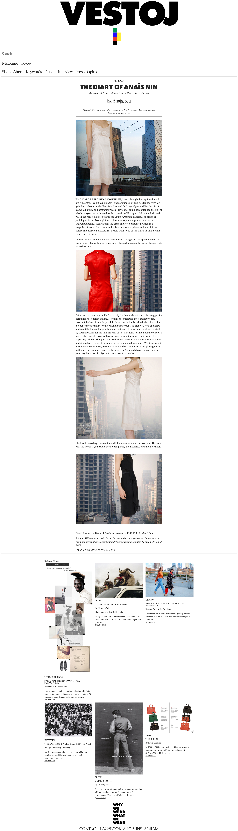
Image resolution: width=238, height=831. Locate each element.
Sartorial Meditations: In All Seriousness (62, 682)
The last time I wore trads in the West (68, 744)
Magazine (10, 63)
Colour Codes (103, 781)
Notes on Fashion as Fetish (111, 604)
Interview (65, 71)
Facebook (110, 828)
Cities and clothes (115, 110)
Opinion (94, 71)
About (18, 71)
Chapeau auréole (99, 110)
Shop (6, 71)
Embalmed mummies (147, 110)
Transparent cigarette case (119, 113)
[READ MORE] (50, 699)
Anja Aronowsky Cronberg (159, 609)
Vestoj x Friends (54, 677)
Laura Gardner (154, 743)
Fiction (50, 71)
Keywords (34, 71)
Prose (79, 71)
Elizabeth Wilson (105, 608)
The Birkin (152, 739)
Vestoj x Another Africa (57, 686)
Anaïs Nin (122, 100)
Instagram (147, 828)
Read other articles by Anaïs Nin (96, 550)
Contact (88, 828)
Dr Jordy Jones (104, 785)
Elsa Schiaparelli (131, 110)
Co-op (25, 63)
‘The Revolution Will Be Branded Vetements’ (165, 604)
